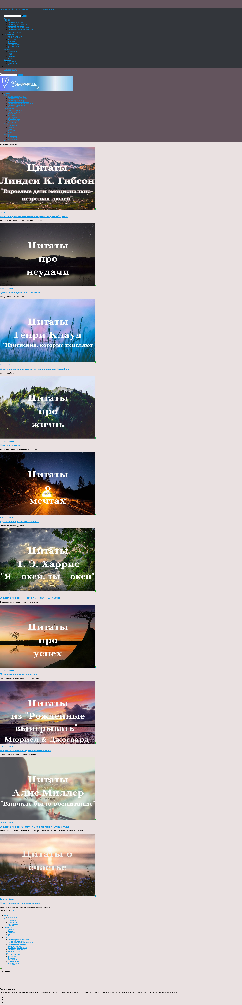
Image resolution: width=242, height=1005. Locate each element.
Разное (10, 931)
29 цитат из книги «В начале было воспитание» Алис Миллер (34, 827)
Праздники (11, 41)
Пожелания (12, 39)
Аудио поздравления (15, 36)
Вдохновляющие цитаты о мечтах (19, 521)
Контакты (7, 66)
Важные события (14, 38)
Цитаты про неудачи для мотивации (20, 292)
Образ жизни (12, 61)
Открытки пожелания (15, 946)
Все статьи (7, 60)
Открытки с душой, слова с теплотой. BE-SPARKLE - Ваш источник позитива (27, 9)
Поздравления (9, 34)
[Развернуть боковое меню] (1, 968)
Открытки (7, 21)
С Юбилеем (12, 48)
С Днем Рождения (14, 44)
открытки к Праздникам (16, 26)
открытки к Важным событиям (18, 27)
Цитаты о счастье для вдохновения (20, 903)
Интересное (8, 49)
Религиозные (12, 43)
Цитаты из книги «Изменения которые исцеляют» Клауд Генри (35, 369)
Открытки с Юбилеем (15, 32)
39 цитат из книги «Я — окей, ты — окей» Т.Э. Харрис (30, 598)
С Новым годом (13, 46)
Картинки (11, 53)
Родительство (12, 63)
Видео (6, 915)
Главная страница (10, 70)
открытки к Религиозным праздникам (20, 29)
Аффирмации (12, 51)
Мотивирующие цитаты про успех (19, 674)
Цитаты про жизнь (10, 445)
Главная (7, 19)
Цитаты (10, 58)
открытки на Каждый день (17, 22)
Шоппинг (11, 926)
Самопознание (13, 65)
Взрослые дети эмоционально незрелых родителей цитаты (34, 216)
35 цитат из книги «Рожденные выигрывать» (25, 750)
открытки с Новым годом (16, 31)
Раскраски (11, 56)
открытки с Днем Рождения (17, 24)
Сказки (10, 55)
